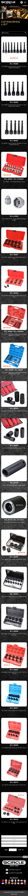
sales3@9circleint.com (15, 869)
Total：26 (20, 849)
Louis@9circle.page (14, 873)
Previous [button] (1, 12)
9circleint (8, 2)
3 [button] (15, 16)
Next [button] (27, 12)
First (14, 836)
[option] (14, 12)
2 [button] (13, 16)
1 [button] (10, 16)
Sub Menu (6, 33)
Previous (14, 839)
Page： (7, 849)
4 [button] (17, 16)
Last (14, 845)
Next (14, 842)
